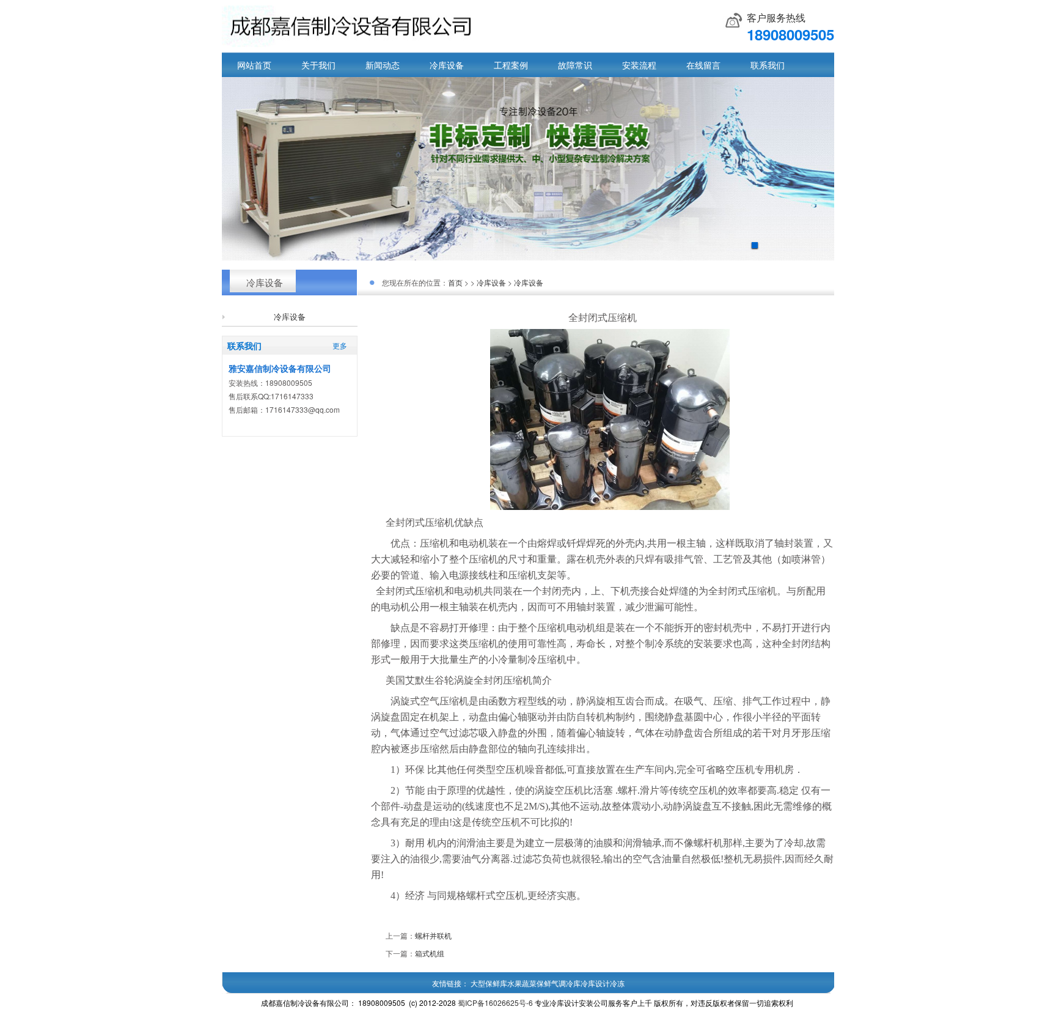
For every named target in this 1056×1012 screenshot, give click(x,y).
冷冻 (617, 983)
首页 (455, 282)
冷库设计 (595, 983)
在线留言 (703, 65)
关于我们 (318, 65)
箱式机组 (429, 953)
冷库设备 (447, 65)
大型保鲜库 (489, 983)
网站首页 (254, 65)
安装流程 (639, 65)
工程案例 (511, 65)
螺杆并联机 (433, 935)
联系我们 (767, 65)
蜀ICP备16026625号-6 (495, 1002)
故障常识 (575, 65)
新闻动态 (382, 65)
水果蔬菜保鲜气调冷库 (544, 983)
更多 (339, 345)
